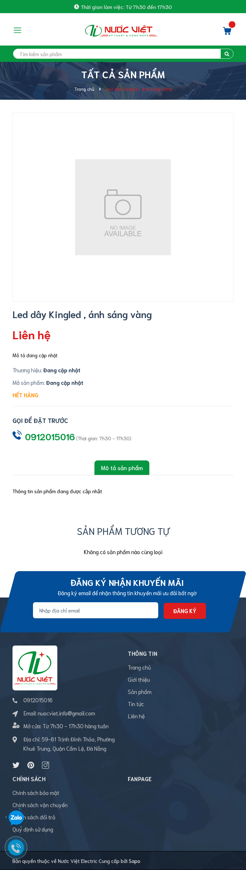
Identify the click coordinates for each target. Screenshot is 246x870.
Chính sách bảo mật (35, 792)
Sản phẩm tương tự (123, 530)
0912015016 (50, 436)
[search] (227, 54)
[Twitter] (16, 765)
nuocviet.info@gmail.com (66, 712)
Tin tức (136, 703)
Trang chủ (139, 667)
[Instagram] (45, 765)
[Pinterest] (30, 765)
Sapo (134, 860)
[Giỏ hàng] (227, 32)
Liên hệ (136, 715)
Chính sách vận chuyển (40, 804)
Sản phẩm (140, 691)
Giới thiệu (139, 679)
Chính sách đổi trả (33, 816)
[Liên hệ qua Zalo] (16, 818)
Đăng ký (184, 610)
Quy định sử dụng (32, 828)
